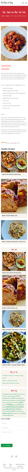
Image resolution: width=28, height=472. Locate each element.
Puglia (4, 409)
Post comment (6, 445)
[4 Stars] (4, 142)
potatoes (10, 406)
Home (3, 16)
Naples (21, 402)
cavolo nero (22, 394)
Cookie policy (10, 465)
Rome (9, 411)
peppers (15, 405)
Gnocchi (7, 400)
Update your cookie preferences (20, 465)
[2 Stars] (2, 142)
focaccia (17, 398)
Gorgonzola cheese (15, 400)
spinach (15, 413)
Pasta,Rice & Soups (5, 69)
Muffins (4, 402)
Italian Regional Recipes (6, 65)
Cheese (4, 396)
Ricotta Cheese (15, 409)
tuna (24, 413)
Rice (8, 409)
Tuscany (4, 415)
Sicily (22, 411)
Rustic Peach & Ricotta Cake (9, 215)
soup (4, 413)
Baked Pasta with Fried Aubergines (11, 174)
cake (18, 394)
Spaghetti (9, 413)
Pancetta (4, 405)
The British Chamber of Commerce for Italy (12, 375)
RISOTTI (4, 411)
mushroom (9, 402)
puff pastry (19, 406)
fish (13, 398)
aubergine (5, 394)
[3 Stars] (3, 142)
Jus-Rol (4, 378)
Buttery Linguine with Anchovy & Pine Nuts (13, 241)
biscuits (11, 394)
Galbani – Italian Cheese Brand (9, 380)
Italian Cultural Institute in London (10, 383)
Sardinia (18, 411)
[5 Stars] (5, 142)
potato (4, 407)
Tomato (20, 413)
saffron (13, 411)
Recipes (7, 16)
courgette (8, 396)
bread (15, 394)
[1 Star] (1, 142)
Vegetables (10, 415)
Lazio (23, 400)
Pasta (9, 404)
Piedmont (20, 405)
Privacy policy (4, 465)
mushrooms (15, 402)
